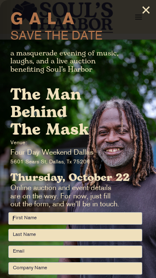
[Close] (146, 10)
